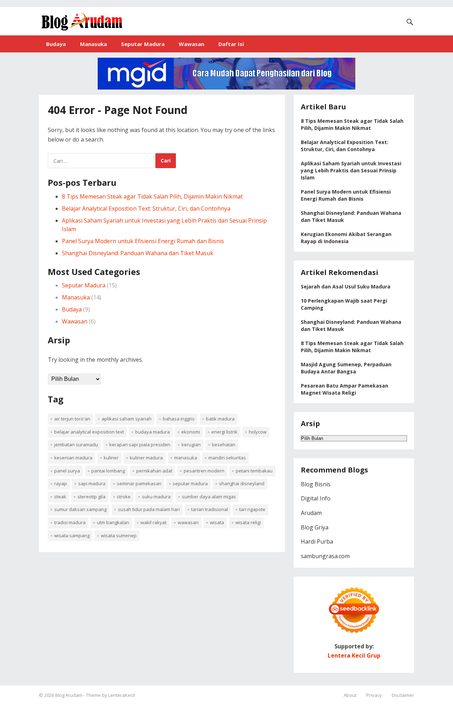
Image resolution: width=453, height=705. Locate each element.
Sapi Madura (91, 483)
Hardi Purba (317, 541)
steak (60, 496)
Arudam (311, 513)
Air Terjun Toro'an (72, 418)
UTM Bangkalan (113, 522)
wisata (217, 522)
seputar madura (190, 483)
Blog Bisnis (316, 484)
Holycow (257, 432)
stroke (124, 496)
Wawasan (191, 43)
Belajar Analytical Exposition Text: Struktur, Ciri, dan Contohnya (146, 208)
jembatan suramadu (76, 444)
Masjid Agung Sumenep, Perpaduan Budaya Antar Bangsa (346, 368)
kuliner (111, 457)
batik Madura (220, 418)
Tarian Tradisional (209, 509)
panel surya (67, 471)
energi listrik (224, 432)
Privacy (374, 695)
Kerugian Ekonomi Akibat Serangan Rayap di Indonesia (346, 238)
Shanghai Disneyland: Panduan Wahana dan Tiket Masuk (137, 253)
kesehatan (223, 444)
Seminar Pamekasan (139, 483)
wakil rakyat (153, 522)
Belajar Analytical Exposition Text (89, 432)
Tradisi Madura (70, 522)
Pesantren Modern (204, 471)
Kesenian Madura (73, 457)
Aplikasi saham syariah (126, 418)
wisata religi (248, 522)
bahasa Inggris (179, 418)
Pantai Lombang (108, 471)
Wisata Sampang (72, 535)
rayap (60, 483)
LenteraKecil (121, 695)
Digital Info (316, 498)
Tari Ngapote (252, 509)
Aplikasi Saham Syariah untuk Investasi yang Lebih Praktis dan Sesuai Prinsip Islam (351, 170)
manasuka (185, 457)
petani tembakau (254, 471)
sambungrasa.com (325, 556)
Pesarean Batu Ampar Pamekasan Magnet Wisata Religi (344, 389)
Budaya (56, 43)
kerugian (191, 444)
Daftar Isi (231, 43)
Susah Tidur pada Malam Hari (149, 509)
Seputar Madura (143, 43)
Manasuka (93, 43)
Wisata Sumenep (119, 535)
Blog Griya (314, 527)
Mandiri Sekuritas (227, 457)
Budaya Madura (152, 432)
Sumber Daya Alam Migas (209, 496)
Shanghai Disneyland (241, 483)
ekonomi (190, 432)
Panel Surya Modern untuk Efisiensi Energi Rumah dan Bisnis (143, 241)
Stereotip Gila (91, 496)
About (350, 695)
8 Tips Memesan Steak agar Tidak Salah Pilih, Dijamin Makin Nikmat (152, 196)
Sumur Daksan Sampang (80, 509)
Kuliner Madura (146, 457)
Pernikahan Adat (154, 471)
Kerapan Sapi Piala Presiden (139, 444)
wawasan (188, 522)
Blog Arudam (69, 695)
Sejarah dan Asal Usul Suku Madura (345, 286)
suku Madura (156, 496)
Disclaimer (403, 695)
